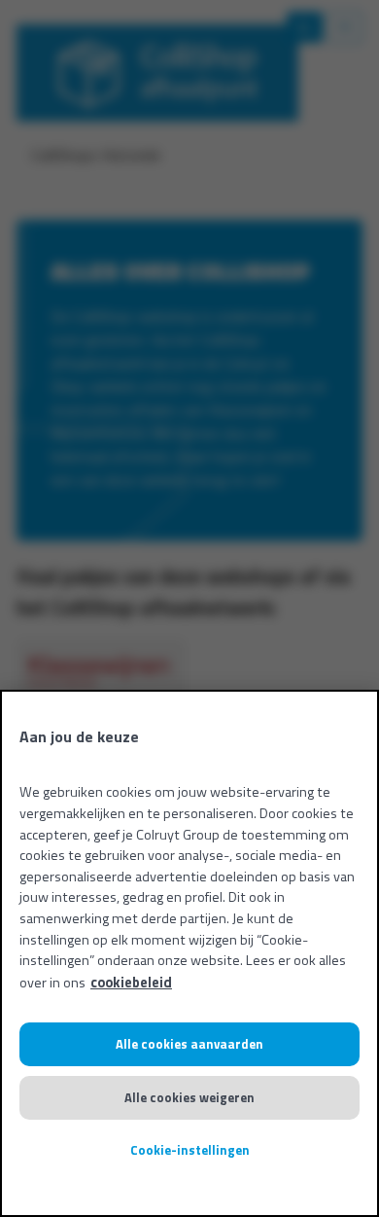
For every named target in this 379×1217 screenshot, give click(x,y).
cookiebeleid (131, 982)
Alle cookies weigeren (189, 1097)
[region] (189, 953)
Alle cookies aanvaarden (189, 1044)
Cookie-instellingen (190, 1150)
